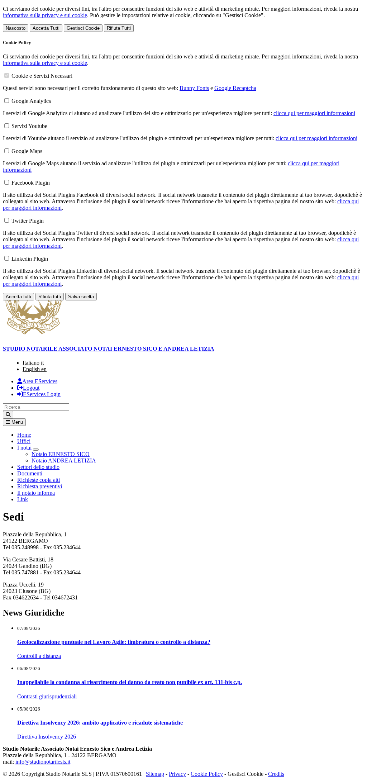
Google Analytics (31, 101)
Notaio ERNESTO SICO (61, 454)
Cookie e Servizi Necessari (41, 76)
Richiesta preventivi (39, 486)
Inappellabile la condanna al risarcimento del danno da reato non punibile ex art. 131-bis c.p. (129, 682)
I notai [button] (25, 448)
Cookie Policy (207, 774)
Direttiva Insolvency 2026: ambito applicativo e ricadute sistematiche (100, 723)
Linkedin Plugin (29, 259)
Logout (31, 388)
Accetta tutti (18, 296)
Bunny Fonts (194, 88)
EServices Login (42, 394)
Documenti (29, 473)
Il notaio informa (36, 493)
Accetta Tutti (46, 28)
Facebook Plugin (30, 183)
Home (24, 435)
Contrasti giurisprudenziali (47, 696)
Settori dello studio (38, 467)
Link (22, 499)
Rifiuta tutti (49, 296)
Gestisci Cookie (83, 28)
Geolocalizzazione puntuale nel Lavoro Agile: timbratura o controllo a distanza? (113, 642)
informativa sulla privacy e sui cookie (45, 15)
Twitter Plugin (27, 221)
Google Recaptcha (235, 88)
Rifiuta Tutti (119, 28)
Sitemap (155, 774)
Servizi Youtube (29, 126)
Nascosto (15, 28)
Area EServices (39, 381)
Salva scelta (81, 296)
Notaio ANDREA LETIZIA (64, 460)
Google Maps (26, 151)
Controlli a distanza (39, 656)
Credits (276, 774)
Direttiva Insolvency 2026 (46, 737)
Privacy (177, 774)
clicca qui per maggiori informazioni (314, 113)
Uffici (23, 441)
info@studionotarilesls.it (42, 762)
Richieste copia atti (38, 480)
